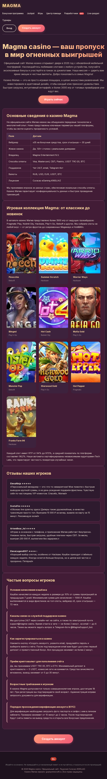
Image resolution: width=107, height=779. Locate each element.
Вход (9, 28)
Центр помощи (53, 13)
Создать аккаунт (31, 28)
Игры (40, 13)
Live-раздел (93, 13)
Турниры (6, 20)
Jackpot (30, 13)
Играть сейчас (53, 99)
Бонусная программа (12, 13)
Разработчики (73, 13)
